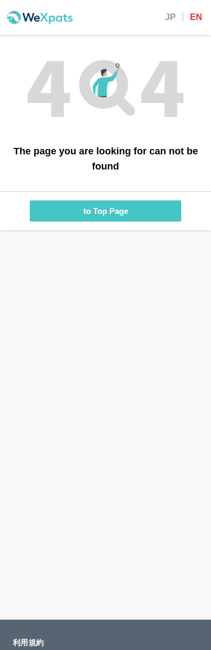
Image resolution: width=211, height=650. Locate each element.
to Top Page (105, 211)
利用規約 (28, 642)
